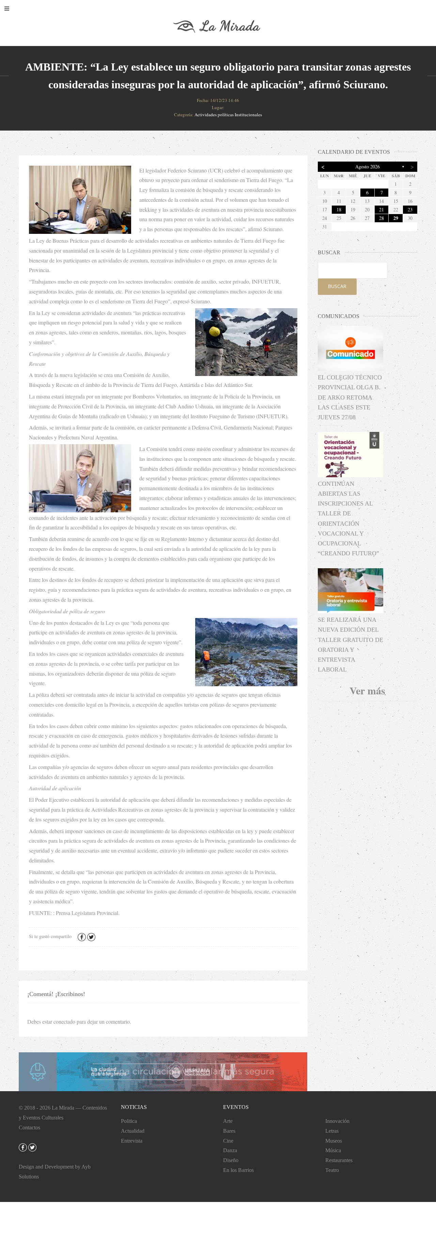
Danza (230, 1150)
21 (381, 209)
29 (395, 218)
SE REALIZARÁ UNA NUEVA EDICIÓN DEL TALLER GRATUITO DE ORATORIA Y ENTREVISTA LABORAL (350, 644)
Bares (229, 1131)
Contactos (29, 1127)
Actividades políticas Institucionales (228, 114)
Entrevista (131, 1141)
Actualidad (132, 1131)
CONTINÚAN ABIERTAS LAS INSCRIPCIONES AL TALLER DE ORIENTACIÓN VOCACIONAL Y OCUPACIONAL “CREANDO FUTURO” (348, 518)
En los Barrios (238, 1170)
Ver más (367, 690)
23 (410, 209)
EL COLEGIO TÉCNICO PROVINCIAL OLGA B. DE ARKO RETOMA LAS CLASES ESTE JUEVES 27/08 (350, 397)
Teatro (332, 1170)
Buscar (337, 286)
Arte (228, 1121)
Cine (228, 1141)
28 (381, 218)
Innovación (337, 1121)
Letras (332, 1131)
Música (333, 1150)
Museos (333, 1141)
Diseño (230, 1160)
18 (339, 209)
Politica (129, 1121)
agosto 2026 (367, 166)
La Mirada (63, 1108)
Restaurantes (339, 1160)
